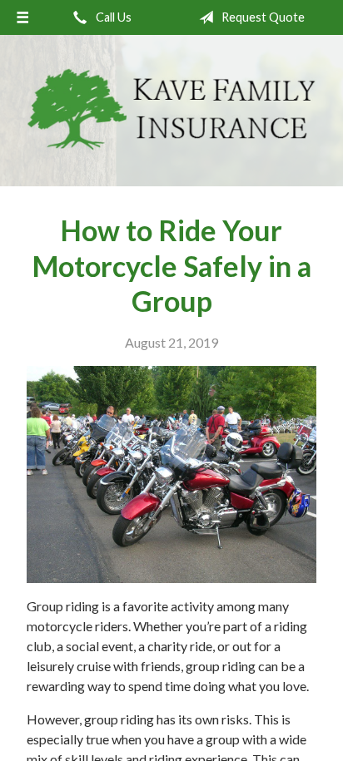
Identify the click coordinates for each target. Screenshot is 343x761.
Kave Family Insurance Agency (171, 111)
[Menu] (22, 17)
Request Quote (262, 17)
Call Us (112, 17)
